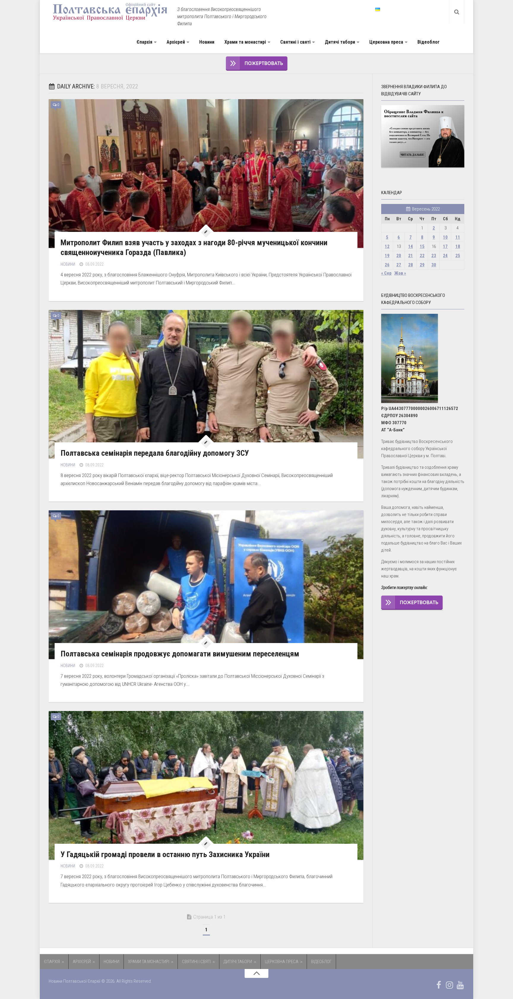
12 (387, 246)
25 (457, 255)
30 (433, 264)
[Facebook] (439, 985)
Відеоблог (428, 42)
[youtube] (460, 985)
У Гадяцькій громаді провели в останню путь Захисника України (165, 854)
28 (410, 264)
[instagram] (449, 985)
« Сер (386, 273)
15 (422, 246)
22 (422, 255)
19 (387, 255)
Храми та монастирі (245, 42)
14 (410, 246)
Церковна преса (386, 42)
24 (445, 255)
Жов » (400, 273)
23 (433, 255)
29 (422, 264)
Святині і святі (295, 42)
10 (445, 237)
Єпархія (144, 42)
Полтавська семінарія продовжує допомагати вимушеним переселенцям (180, 653)
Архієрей (176, 42)
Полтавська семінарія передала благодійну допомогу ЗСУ (155, 453)
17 (445, 246)
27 (398, 264)
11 (457, 237)
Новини (206, 42)
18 (457, 246)
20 (398, 255)
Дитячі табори (340, 42)
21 (410, 255)
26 (387, 264)
